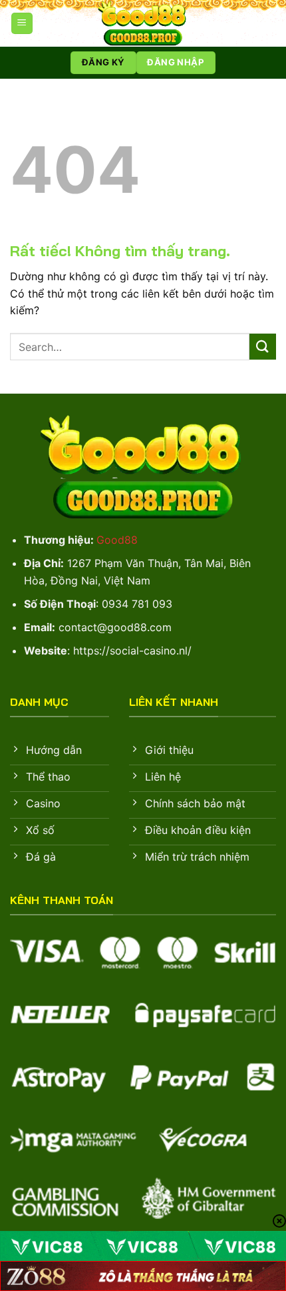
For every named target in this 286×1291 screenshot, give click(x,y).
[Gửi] (262, 347)
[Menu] (22, 24)
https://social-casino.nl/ (132, 650)
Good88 (117, 539)
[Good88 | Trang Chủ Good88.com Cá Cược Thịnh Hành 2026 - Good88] (143, 23)
